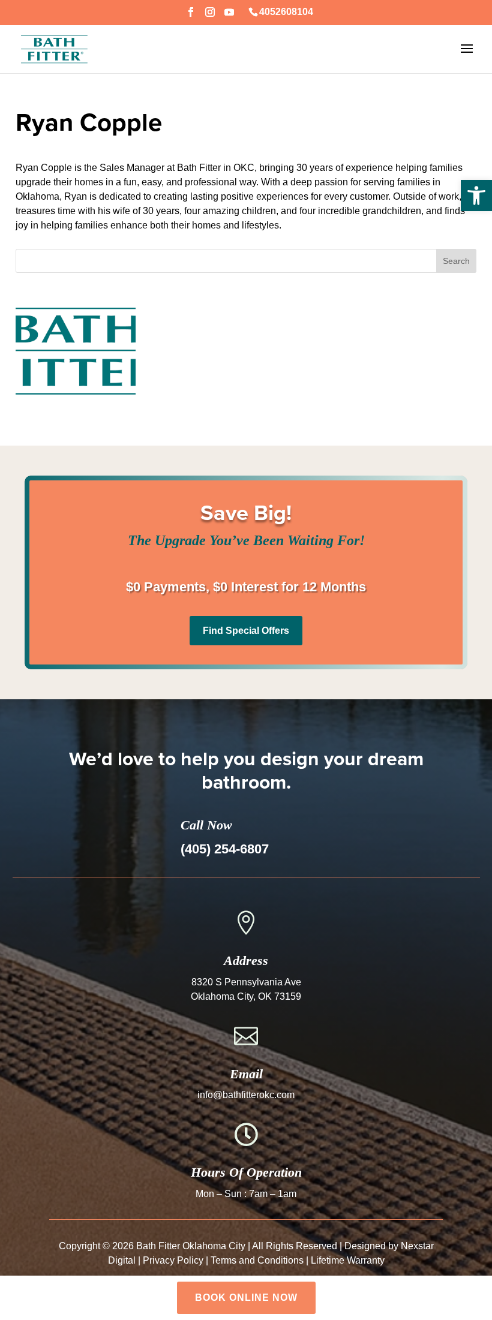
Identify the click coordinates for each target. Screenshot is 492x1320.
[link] (476, 195)
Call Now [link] (206, 824)
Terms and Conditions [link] (257, 1260)
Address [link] (246, 960)
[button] (191, 15)
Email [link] (246, 1073)
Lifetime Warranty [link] (348, 1260)
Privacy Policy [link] (173, 1260)
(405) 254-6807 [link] (225, 848)
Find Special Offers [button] (246, 631)
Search (456, 261)
